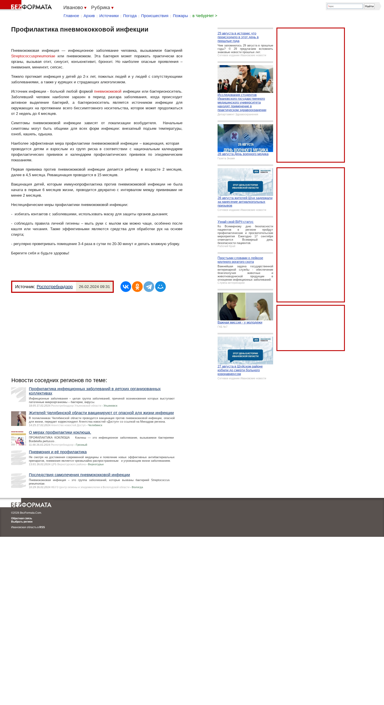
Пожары (180, 16)
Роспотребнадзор (55, 286)
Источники (109, 16)
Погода (130, 16)
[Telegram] (149, 286)
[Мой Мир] (160, 286)
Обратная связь (21, 518)
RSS (42, 527)
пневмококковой (108, 91)
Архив (89, 16)
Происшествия (154, 16)
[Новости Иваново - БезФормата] (26, 5)
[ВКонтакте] (125, 286)
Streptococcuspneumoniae (33, 56)
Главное (71, 16)
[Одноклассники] (137, 286)
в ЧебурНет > (204, 16)
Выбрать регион (21, 521)
